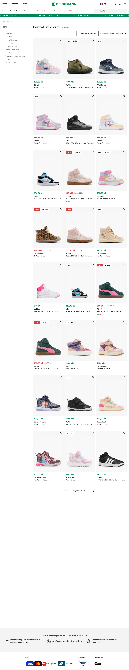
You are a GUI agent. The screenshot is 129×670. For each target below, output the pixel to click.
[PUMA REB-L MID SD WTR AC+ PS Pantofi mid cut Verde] (69, 201)
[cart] (125, 4)
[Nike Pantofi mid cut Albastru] (48, 176)
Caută (102, 11)
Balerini (8, 53)
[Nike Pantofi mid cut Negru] (79, 120)
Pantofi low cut (11, 40)
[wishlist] (120, 4)
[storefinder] (110, 4)
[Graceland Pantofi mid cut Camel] (48, 233)
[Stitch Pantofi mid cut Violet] (48, 120)
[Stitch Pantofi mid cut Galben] (111, 120)
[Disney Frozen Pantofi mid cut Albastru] (48, 401)
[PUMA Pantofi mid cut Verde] (111, 289)
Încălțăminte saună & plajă (15, 56)
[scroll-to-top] (124, 665)
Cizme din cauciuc (12, 50)
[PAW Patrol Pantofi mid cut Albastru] (111, 64)
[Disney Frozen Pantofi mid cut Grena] (48, 457)
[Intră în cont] (115, 4)
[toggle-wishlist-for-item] (61, 40)
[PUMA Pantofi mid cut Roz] (79, 177)
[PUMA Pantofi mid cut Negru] (79, 401)
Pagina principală (7, 21)
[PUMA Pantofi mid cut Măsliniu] (79, 64)
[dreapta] (94, 491)
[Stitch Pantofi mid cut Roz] (48, 64)
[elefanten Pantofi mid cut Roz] (111, 176)
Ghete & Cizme (11, 62)
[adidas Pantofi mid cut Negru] (111, 457)
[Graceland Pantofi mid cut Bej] (111, 233)
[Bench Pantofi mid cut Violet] (79, 346)
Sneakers (9, 37)
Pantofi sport (10, 43)
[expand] (4, 40)
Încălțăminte (10, 33)
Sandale (8, 59)
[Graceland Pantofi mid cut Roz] (79, 457)
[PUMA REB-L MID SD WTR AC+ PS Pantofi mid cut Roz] (66, 201)
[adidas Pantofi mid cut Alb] (48, 288)
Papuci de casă (11, 46)
